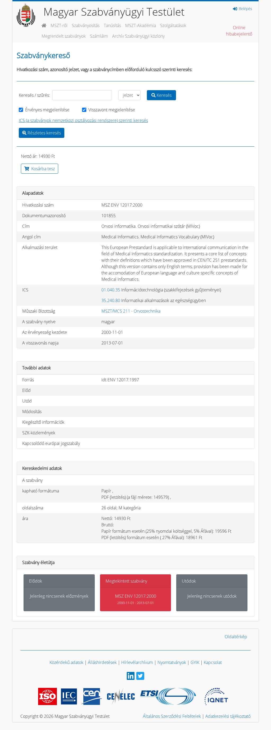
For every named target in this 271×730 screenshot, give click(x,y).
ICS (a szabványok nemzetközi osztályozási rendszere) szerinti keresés (83, 120)
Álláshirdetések (102, 662)
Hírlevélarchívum (137, 662)
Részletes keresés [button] (43, 133)
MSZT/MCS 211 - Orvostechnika (130, 311)
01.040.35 (110, 290)
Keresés (163, 95)
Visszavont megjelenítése (111, 110)
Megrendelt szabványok (64, 36)
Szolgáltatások (173, 25)
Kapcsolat (213, 662)
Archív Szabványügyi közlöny (138, 36)
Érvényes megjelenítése (47, 110)
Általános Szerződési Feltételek (172, 716)
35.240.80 (110, 300)
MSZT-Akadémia (140, 25)
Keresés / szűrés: (34, 95)
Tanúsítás (112, 25)
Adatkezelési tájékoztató (228, 716)
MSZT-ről (59, 25)
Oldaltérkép (236, 637)
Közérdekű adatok (66, 662)
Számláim (99, 36)
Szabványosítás (86, 25)
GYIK (195, 662)
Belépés (245, 9)
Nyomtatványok (171, 662)
